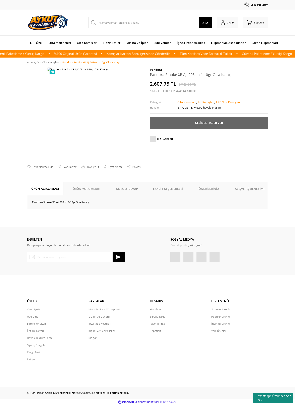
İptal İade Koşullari (99, 323)
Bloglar (92, 338)
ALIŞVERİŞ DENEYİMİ (249, 189)
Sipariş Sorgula (36, 345)
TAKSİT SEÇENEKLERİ (168, 189)
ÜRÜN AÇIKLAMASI (45, 188)
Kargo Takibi (34, 352)
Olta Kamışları (186, 102)
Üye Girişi (33, 316)
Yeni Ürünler (218, 331)
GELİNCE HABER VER (209, 123)
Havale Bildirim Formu (40, 338)
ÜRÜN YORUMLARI (86, 189)
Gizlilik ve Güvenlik (99, 316)
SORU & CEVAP (127, 189)
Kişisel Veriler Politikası (102, 331)
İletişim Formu (35, 331)
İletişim (31, 359)
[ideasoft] (126, 402)
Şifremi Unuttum (37, 323)
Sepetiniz (155, 331)
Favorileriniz (157, 323)
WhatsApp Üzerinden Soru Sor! (275, 398)
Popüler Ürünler (221, 316)
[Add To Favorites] (40, 167)
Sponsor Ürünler (221, 309)
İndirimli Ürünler (221, 323)
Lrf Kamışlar (206, 102)
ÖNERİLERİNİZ (208, 189)
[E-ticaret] (147, 402)
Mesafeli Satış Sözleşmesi (104, 309)
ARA (205, 23)
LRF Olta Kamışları (228, 102)
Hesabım (155, 309)
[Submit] (119, 257)
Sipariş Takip (157, 316)
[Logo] (48, 23)
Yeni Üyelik (33, 309)
